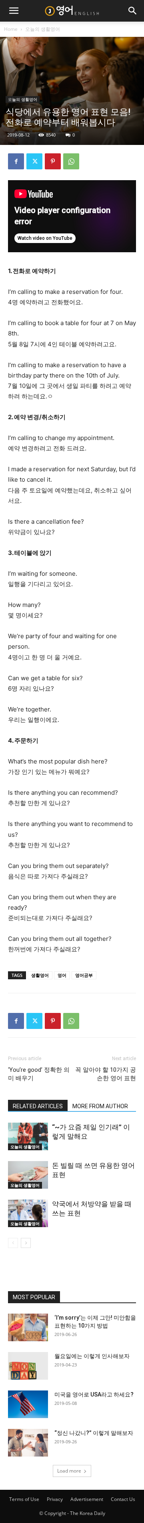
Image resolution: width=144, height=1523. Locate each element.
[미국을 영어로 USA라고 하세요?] (28, 1404)
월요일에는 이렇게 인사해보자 (92, 1356)
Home (11, 29)
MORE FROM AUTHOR (100, 1106)
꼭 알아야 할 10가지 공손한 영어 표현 (105, 1074)
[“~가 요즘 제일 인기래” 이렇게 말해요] (28, 1136)
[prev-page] (13, 1243)
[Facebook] (16, 161)
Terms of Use (24, 1499)
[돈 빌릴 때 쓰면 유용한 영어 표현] (28, 1175)
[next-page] (26, 1243)
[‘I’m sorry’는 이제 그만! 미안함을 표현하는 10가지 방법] (28, 1327)
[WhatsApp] (71, 161)
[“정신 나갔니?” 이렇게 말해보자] (28, 1443)
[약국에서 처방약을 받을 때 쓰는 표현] (28, 1213)
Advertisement (86, 1499)
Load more (69, 1470)
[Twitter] (34, 161)
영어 (62, 975)
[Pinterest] (53, 161)
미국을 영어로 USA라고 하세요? (94, 1394)
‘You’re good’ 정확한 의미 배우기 (39, 1074)
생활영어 (40, 975)
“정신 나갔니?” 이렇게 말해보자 (93, 1433)
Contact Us (123, 1499)
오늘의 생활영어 (42, 29)
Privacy (55, 1499)
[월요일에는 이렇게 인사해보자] (28, 1366)
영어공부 (84, 975)
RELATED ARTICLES (38, 1106)
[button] (13, 11)
